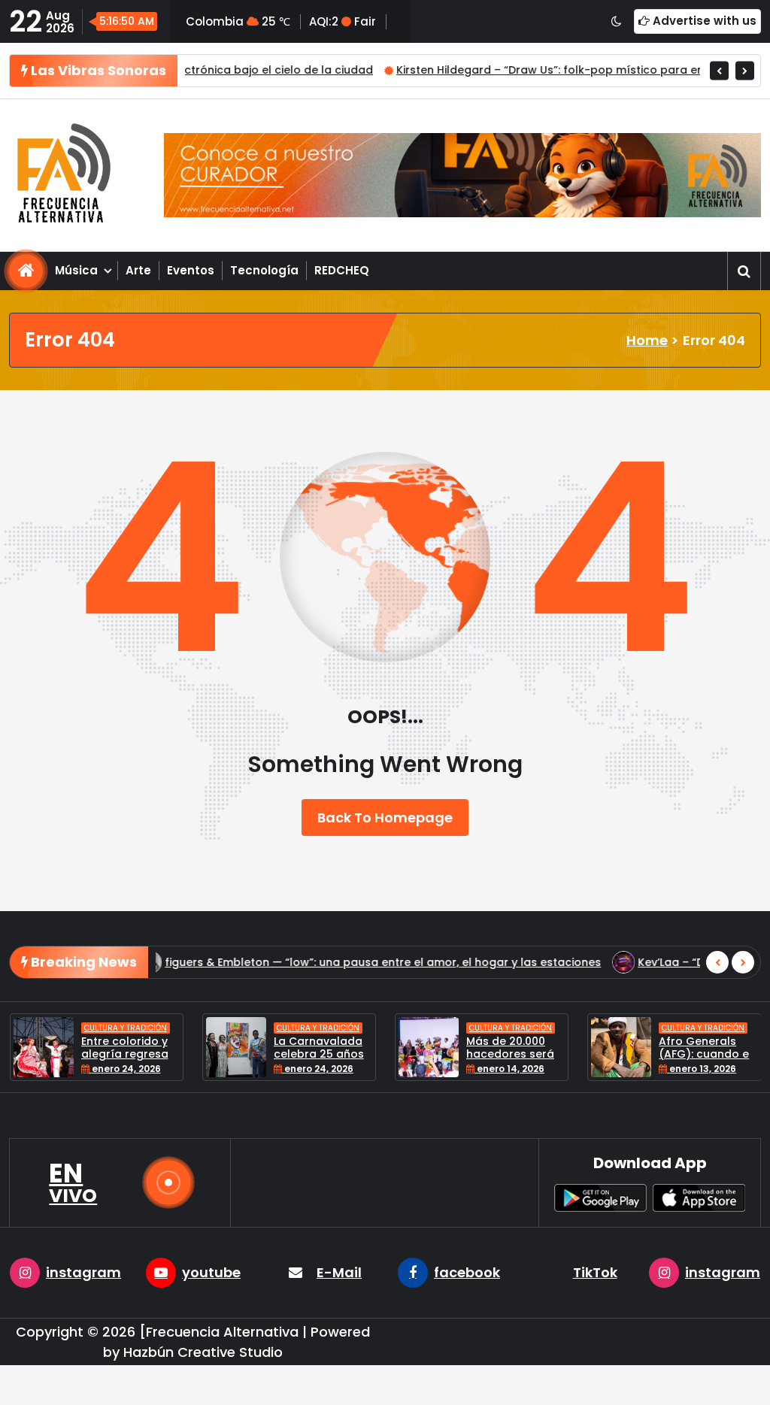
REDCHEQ (341, 270)
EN (73, 1182)
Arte (138, 270)
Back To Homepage (385, 817)
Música (76, 270)
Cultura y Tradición (125, 1028)
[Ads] (462, 175)
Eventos (190, 270)
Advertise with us (703, 21)
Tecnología (264, 270)
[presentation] (719, 70)
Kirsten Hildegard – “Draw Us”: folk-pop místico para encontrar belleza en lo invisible (529, 69)
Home (647, 340)
